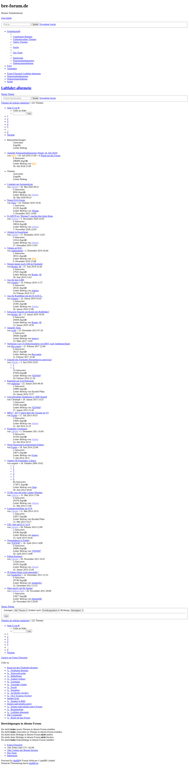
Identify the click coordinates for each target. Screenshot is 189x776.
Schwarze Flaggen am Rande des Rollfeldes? (28, 312)
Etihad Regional (14, 556)
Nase (13, 203)
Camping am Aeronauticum (20, 184)
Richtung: (65, 610)
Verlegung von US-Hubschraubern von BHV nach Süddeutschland (38, 343)
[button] (13, 108)
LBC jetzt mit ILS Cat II (18, 524)
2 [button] (7, 119)
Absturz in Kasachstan (17, 232)
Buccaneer (16, 346)
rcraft (13, 330)
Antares (14, 282)
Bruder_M (16, 266)
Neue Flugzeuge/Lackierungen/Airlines (25, 444)
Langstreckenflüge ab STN (19, 508)
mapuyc (35, 338)
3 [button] (7, 121)
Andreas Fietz (17, 591)
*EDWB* (36, 375)
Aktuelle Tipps (14, 327)
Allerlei (14, 187)
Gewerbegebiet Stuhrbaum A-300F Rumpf (27, 397)
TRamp (35, 211)
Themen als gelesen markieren (15, 103)
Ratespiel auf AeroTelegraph (20, 381)
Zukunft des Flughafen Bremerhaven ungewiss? (29, 359)
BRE (13, 155)
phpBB (16, 760)
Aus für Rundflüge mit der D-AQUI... (25, 296)
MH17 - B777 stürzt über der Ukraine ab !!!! (28, 413)
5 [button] (7, 127)
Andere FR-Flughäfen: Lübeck (21, 460)
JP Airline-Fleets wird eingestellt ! (22, 572)
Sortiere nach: (35, 610)
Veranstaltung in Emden (18, 540)
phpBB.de (33, 763)
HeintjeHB (37, 599)
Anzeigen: (9, 610)
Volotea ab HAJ (14, 248)
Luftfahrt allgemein (16, 88)
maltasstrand (17, 250)
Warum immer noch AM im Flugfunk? (25, 264)
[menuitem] (22, 36)
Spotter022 (16, 575)
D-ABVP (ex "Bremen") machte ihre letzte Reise (30, 216)
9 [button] (7, 132)
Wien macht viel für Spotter (20, 588)
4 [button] (7, 124)
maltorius (15, 383)
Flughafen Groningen (17, 429)
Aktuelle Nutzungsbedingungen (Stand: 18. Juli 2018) (32, 153)
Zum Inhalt (6, 18)
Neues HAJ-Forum (16, 200)
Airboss (14, 219)
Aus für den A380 (15, 280)
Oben (34, 487)
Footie (14, 415)
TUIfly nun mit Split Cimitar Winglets (24, 492)
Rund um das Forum (50, 155)
